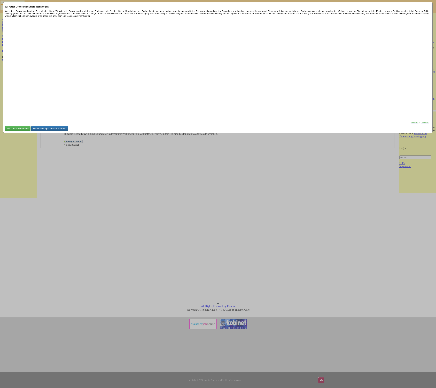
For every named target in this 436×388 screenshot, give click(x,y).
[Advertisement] (107, 68)
